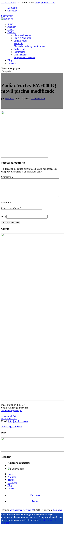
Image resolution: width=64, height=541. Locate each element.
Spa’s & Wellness (22, 38)
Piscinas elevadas (22, 35)
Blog (9, 60)
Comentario (7, 177)
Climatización (20, 54)
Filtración (18, 43)
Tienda (10, 29)
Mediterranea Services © (21, 510)
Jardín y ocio (20, 49)
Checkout (12, 10)
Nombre (6, 202)
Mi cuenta (12, 8)
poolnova (9, 98)
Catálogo (11, 32)
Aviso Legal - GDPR (11, 426)
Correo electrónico (11, 208)
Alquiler (11, 26)
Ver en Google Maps (11, 410)
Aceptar (43, 520)
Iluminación (19, 52)
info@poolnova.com (18, 421)
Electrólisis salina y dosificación (29, 46)
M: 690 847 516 (9, 418)
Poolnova (57, 510)
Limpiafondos (20, 40)
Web (3, 216)
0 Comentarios (38, 98)
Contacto (11, 63)
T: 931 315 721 (8, 2)
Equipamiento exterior (24, 57)
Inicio (10, 24)
